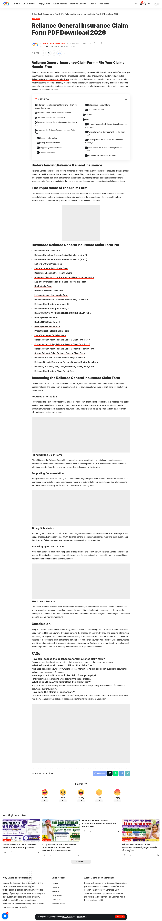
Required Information (48, 138)
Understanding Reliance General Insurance (54, 113)
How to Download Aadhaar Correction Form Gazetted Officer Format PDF (99, 823)
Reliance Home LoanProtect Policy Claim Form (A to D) (60, 259)
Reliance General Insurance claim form (50, 79)
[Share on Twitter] (48, 53)
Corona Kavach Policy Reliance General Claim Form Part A (62, 340)
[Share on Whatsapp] (115, 773)
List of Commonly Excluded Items (50, 335)
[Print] (59, 53)
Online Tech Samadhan (54, 43)
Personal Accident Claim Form (49, 290)
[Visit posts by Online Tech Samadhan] (35, 45)
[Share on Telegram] (121, 773)
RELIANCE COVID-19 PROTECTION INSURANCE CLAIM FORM (62, 313)
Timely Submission (47, 152)
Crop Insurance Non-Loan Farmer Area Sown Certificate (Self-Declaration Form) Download (59, 847)
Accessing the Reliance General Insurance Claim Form (55, 131)
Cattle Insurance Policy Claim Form (51, 268)
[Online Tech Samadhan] (6, 4)
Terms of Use (82, 917)
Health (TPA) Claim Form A (47, 322)
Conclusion (89, 115)
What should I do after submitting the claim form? (104, 149)
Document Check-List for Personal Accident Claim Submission (64, 277)
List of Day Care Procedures (48, 264)
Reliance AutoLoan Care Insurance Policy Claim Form (59, 357)
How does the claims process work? (102, 155)
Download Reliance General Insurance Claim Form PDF (56, 123)
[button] (120, 916)
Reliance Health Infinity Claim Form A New (54, 371)
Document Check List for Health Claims (53, 273)
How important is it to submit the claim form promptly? (104, 141)
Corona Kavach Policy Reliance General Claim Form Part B (62, 344)
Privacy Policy (67, 917)
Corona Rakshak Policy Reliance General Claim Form (59, 353)
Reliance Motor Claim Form (47, 250)
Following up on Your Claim (99, 105)
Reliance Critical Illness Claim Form (51, 295)
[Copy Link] (54, 53)
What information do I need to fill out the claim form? (105, 133)
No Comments (73, 43)
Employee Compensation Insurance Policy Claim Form (60, 282)
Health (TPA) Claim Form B (47, 326)
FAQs (87, 119)
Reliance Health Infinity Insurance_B (51, 304)
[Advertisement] (81, 223)
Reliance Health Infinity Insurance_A (51, 308)
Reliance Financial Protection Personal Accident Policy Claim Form (66, 362)
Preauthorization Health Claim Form (51, 331)
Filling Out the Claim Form (50, 143)
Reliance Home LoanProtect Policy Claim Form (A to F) (60, 255)
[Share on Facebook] (43, 53)
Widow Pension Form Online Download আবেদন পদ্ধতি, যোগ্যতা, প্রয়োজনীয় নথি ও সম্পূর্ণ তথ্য (139, 847)
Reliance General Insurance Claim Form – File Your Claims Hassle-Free (56, 106)
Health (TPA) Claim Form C (47, 317)
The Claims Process (96, 110)
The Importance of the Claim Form (51, 118)
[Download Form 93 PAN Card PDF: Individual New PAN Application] (21, 830)
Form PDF (36, 19)
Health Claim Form (43, 286)
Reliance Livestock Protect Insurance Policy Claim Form (61, 300)
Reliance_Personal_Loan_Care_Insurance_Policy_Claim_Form (64, 366)
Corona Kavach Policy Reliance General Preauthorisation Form (64, 349)
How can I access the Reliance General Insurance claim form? (106, 125)
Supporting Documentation (51, 148)
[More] (64, 53)
